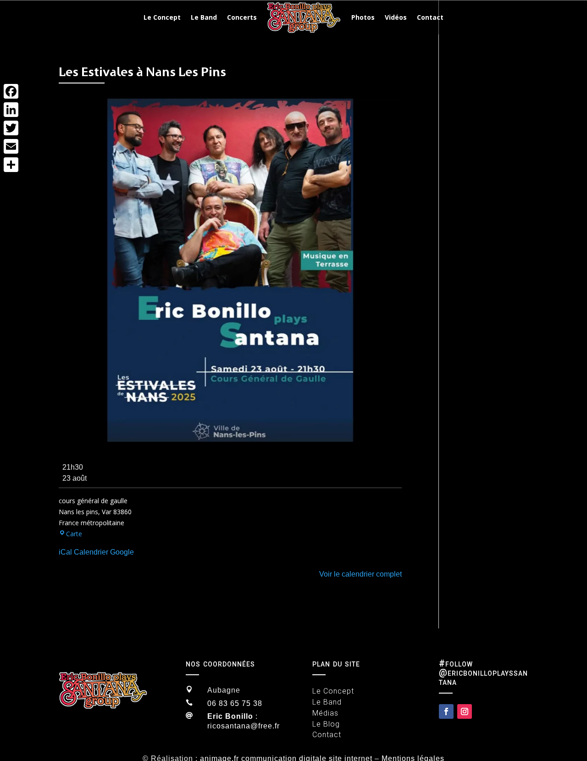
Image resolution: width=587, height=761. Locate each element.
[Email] (11, 146)
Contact (430, 17)
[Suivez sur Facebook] (446, 711)
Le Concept (162, 17)
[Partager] (11, 165)
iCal (65, 552)
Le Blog (326, 724)
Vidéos (396, 17)
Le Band (204, 17)
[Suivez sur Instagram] (464, 711)
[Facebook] (11, 91)
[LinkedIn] (11, 109)
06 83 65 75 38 (234, 703)
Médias (325, 713)
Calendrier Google (104, 552)
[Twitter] (11, 128)
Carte (74, 533)
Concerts (242, 17)
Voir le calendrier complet (360, 574)
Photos (363, 17)
